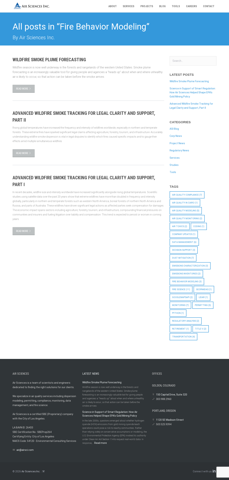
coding (198, 226)
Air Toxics (179, 226)
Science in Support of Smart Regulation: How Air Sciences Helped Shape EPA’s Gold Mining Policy (193, 92)
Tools (176, 6)
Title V (200, 329)
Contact (208, 6)
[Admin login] (43, 471)
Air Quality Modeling (185, 210)
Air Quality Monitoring (187, 218)
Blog (162, 6)
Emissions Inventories (186, 273)
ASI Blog (174, 128)
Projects (146, 6)
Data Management (184, 242)
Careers (191, 6)
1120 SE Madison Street (170, 419)
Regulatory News (179, 150)
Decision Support (183, 250)
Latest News (90, 373)
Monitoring (180, 305)
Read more (22, 88)
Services (128, 6)
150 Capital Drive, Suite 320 (171, 394)
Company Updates (183, 234)
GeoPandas (204, 289)
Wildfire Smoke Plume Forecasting (49, 59)
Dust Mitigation (183, 258)
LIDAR (203, 297)
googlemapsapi (182, 297)
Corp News (176, 136)
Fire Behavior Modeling (187, 281)
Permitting (203, 305)
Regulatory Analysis (185, 321)
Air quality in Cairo (185, 202)
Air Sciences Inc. (30, 471)
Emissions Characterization (190, 266)
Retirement (180, 329)
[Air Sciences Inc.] (36, 6)
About (112, 6)
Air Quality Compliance (187, 195)
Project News (177, 143)
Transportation (183, 336)
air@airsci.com (25, 449)
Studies (174, 165)
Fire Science (181, 289)
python (178, 313)
